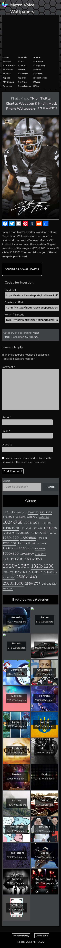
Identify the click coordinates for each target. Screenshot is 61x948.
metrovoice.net (27, 942)
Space (7, 77)
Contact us (42, 935)
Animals (23, 57)
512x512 (9, 512)
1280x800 (28, 538)
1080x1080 (46, 523)
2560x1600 (13, 583)
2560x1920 (49, 584)
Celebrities (9, 65)
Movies (38, 69)
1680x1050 (33, 559)
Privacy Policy (21, 935)
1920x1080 (16, 566)
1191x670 (50, 528)
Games (22, 65)
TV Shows (9, 81)
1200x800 (22, 533)
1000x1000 (44, 517)
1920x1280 (8, 572)
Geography (39, 65)
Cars (21, 61)
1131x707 (26, 528)
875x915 (8, 517)
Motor (22, 69)
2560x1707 (32, 584)
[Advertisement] (30, 35)
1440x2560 (40, 548)
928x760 (32, 517)
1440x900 (26, 548)
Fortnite (23, 81)
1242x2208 (38, 533)
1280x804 (42, 538)
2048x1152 (35, 572)
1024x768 (13, 522)
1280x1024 (26, 543)
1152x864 (37, 528)
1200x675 (9, 533)
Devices (8, 85)
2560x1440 (26, 577)
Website (7, 444)
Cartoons (38, 61)
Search (7, 481)
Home (6, 57)
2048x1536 (50, 572)
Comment (8, 367)
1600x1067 (40, 554)
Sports (22, 77)
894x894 (20, 517)
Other (37, 85)
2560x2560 (8, 588)
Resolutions (25, 85)
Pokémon (23, 73)
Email (6, 431)
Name (6, 417)
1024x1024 (31, 523)
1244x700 (52, 533)
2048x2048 (9, 577)
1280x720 (11, 538)
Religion (38, 73)
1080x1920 (11, 528)
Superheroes (40, 77)
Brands (7, 61)
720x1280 (33, 512)
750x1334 (46, 512)
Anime (37, 57)
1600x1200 (13, 559)
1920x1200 (42, 566)
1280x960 (9, 543)
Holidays (8, 69)
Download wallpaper (22, 269)
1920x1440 (21, 572)
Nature (7, 73)
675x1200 (31, 337)
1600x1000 (27, 554)
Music (37, 81)
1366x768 (10, 548)
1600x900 (11, 553)
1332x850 (41, 543)
